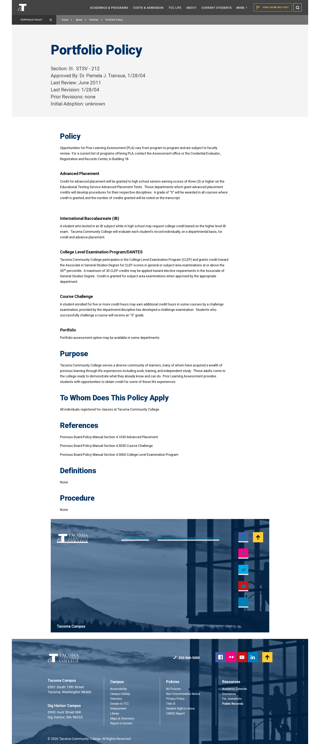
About (79, 20)
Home (65, 20)
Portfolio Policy (31, 20)
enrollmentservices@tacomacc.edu (191, 538)
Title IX (170, 703)
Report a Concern (121, 723)
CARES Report (175, 713)
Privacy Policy (175, 698)
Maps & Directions (122, 718)
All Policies (174, 689)
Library (114, 713)
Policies (94, 20)
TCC (175, 7)
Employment (118, 708)
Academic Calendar (234, 689)
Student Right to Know (180, 708)
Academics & (109, 7)
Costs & (148, 7)
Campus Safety (120, 694)
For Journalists (232, 698)
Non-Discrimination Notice (183, 694)
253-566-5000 (138, 538)
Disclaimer (229, 694)
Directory (116, 698)
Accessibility (118, 689)
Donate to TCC (119, 703)
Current (216, 7)
